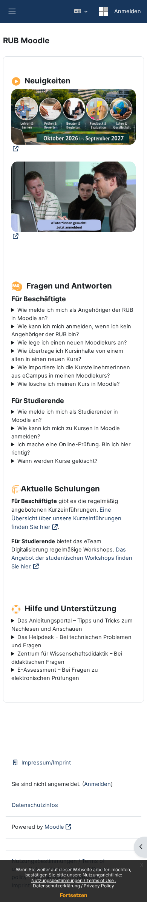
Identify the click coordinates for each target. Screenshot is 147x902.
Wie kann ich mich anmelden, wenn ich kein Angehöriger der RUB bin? (71, 330)
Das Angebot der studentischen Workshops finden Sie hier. (71, 558)
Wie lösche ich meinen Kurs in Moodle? (68, 384)
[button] (80, 11)
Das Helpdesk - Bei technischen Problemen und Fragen (71, 641)
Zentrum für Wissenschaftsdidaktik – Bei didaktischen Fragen (66, 657)
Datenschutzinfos (35, 805)
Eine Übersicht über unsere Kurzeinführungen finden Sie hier (66, 518)
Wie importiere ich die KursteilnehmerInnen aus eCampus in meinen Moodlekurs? (70, 371)
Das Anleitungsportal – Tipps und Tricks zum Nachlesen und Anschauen (72, 624)
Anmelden (127, 11)
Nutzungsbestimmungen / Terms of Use (73, 880)
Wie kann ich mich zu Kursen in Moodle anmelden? (65, 432)
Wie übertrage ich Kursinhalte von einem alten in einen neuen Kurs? (67, 355)
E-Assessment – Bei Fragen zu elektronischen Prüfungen (54, 673)
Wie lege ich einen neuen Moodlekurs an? (72, 342)
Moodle (54, 826)
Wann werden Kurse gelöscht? (57, 461)
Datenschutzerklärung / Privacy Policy (73, 885)
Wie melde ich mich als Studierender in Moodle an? (64, 415)
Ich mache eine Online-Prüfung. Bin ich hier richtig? (70, 448)
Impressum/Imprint (46, 762)
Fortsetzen (73, 895)
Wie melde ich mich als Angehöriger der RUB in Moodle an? (72, 314)
